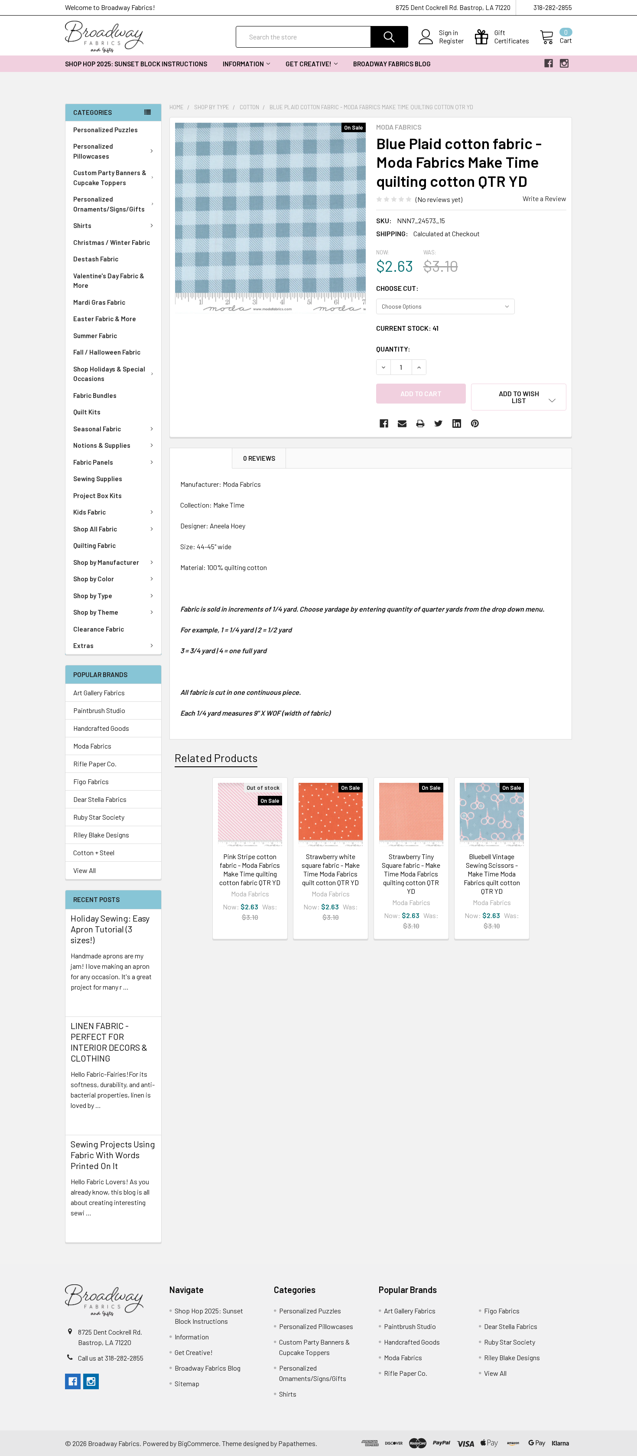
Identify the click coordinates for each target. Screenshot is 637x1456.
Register (451, 41)
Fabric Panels (93, 462)
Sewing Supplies (97, 478)
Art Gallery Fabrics (99, 692)
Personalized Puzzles (105, 130)
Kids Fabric (89, 512)
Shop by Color (93, 579)
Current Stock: (407, 328)
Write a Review (544, 198)
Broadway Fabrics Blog (392, 64)
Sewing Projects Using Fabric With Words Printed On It (113, 1155)
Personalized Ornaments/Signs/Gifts (109, 204)
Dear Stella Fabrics (100, 799)
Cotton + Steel (93, 852)
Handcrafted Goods (101, 728)
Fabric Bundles (95, 395)
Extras (83, 645)
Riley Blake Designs (101, 835)
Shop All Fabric (95, 529)
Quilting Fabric (94, 545)
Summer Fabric (95, 335)
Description (201, 458)
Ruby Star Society (98, 817)
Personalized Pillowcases (93, 151)
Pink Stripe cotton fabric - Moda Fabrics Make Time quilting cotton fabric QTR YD (249, 869)
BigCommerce (198, 1443)
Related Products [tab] (216, 757)
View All (84, 870)
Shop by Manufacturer (106, 562)
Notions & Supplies (101, 445)
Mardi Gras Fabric (99, 302)
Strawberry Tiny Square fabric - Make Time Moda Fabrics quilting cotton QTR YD (411, 873)
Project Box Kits (97, 495)
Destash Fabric (95, 259)
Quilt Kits (87, 412)
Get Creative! (309, 64)
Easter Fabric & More (104, 318)
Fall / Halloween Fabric (106, 352)
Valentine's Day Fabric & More (108, 281)
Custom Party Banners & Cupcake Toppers (109, 177)
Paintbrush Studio (99, 710)
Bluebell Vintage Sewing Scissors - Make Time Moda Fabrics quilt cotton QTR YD (492, 873)
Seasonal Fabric (97, 429)
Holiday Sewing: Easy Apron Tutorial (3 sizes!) (110, 929)
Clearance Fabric (98, 629)
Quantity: (393, 349)
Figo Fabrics (91, 781)
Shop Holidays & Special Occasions (109, 374)
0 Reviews (259, 458)
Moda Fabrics (92, 746)
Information (243, 64)
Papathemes (296, 1443)
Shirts (82, 225)
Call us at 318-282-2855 (110, 1358)
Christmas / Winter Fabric (111, 242)
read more (86, 1002)
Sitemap (187, 1383)
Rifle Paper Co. (95, 763)
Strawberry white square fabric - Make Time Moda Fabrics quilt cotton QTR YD (331, 869)
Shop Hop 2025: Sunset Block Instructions (136, 64)
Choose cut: (397, 288)
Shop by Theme (95, 612)
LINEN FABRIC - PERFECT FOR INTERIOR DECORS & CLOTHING (109, 1041)
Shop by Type (92, 595)
